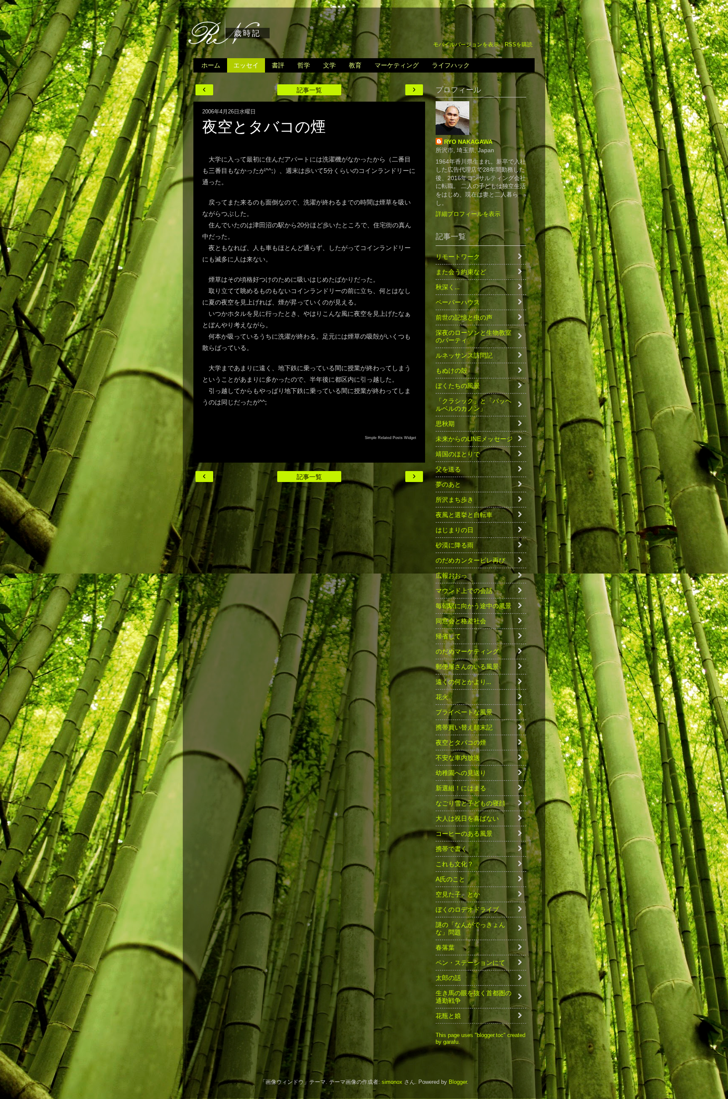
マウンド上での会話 (464, 590)
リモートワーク (458, 256)
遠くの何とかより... (463, 681)
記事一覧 (309, 90)
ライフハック (451, 65)
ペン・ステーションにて (470, 962)
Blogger (458, 1082)
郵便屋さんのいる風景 (467, 666)
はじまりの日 (455, 529)
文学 (329, 65)
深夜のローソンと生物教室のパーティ (473, 336)
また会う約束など (461, 271)
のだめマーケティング (467, 651)
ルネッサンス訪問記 (464, 355)
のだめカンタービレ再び (470, 560)
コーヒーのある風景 (464, 833)
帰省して (448, 636)
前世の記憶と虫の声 (464, 317)
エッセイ (246, 65)
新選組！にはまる (461, 788)
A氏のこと (450, 879)
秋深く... (448, 287)
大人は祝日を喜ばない (467, 818)
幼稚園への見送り (461, 772)
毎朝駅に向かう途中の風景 (473, 605)
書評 (278, 65)
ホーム (210, 65)
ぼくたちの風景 (458, 385)
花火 (442, 696)
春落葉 (445, 947)
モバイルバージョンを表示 (466, 45)
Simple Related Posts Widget (390, 438)
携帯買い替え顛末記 (464, 727)
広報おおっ (451, 575)
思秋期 (445, 423)
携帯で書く (451, 848)
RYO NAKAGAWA (468, 141)
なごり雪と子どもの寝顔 (470, 803)
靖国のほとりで (458, 454)
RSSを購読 (519, 45)
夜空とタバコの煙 (461, 742)
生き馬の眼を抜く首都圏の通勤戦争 (473, 996)
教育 (355, 65)
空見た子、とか (458, 894)
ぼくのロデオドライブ (467, 909)
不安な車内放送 (458, 757)
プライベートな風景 (464, 712)
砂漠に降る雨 (455, 545)
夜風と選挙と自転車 (464, 514)
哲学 (303, 65)
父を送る (448, 469)
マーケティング (397, 65)
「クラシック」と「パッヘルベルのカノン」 (473, 404)
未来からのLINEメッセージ (474, 438)
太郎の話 (448, 977)
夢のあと (448, 484)
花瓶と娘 (448, 1015)
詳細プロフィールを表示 (468, 213)
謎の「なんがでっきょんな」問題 (470, 928)
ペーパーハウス (458, 302)
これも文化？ (455, 863)
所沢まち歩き (455, 499)
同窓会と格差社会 (461, 621)
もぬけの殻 (451, 370)
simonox (392, 1082)
